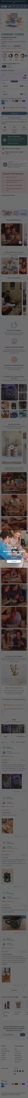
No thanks (14, 561)
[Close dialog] (27, 532)
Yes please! (14, 557)
